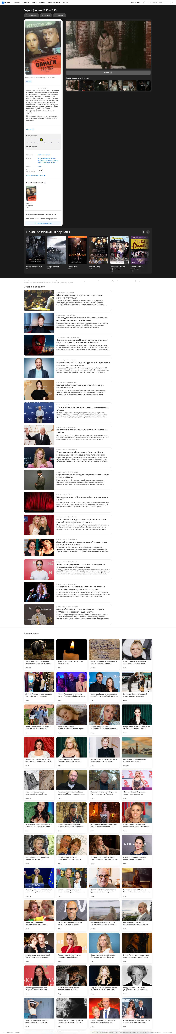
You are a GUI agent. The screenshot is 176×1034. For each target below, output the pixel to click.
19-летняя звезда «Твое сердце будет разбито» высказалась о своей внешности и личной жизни (80, 453)
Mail (3, 1032)
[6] (45, 143)
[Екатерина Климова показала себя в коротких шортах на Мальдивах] (39, 1013)
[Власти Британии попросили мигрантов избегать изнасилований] (137, 752)
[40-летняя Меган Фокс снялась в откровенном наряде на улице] (39, 817)
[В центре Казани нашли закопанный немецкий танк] (39, 785)
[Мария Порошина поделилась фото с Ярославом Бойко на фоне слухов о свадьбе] (71, 687)
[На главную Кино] (7, 2)
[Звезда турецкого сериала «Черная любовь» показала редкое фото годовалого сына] (39, 980)
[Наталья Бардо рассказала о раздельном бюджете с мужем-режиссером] (71, 883)
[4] (38, 143)
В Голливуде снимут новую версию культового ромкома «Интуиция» (79, 296)
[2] (31, 143)
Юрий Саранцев (44, 163)
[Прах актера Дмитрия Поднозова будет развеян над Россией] (104, 785)
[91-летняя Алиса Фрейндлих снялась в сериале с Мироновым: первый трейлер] (71, 817)
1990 (27, 78)
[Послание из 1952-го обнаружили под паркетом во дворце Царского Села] (104, 654)
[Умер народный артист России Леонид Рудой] (71, 654)
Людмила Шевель (51, 160)
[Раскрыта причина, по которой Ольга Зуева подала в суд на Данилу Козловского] (39, 948)
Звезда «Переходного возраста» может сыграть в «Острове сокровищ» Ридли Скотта (80, 610)
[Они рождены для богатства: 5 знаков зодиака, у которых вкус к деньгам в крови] (104, 850)
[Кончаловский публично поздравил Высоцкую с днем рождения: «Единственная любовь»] (71, 850)
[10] (58, 143)
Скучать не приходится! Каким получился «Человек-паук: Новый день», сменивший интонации (82, 341)
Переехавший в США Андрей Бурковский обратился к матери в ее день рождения (83, 363)
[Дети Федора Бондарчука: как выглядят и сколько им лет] (71, 915)
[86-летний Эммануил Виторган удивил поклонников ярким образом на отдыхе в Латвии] (104, 883)
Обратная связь (167, 1032)
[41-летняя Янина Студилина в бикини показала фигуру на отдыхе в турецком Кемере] (71, 752)
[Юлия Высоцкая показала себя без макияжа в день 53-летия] (104, 948)
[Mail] (3, 2)
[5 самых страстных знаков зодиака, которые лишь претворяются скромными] (71, 980)
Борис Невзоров (44, 158)
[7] (48, 143)
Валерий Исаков (44, 155)
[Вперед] (148, 232)
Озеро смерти (53, 267)
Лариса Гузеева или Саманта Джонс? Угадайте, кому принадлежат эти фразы (82, 543)
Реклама (17, 1032)
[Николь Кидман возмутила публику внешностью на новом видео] (137, 915)
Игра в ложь (73, 267)
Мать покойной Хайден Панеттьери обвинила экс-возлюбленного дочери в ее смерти (81, 520)
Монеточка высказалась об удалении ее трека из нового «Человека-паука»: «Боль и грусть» (80, 588)
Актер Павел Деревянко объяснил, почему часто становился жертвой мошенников (80, 565)
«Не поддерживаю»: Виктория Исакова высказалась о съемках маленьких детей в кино (82, 319)
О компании (9, 1032)
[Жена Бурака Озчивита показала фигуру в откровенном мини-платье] (104, 817)
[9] (55, 143)
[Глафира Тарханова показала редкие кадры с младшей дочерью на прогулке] (137, 850)
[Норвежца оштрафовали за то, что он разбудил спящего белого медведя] (104, 915)
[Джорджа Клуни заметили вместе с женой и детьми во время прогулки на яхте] (137, 1013)
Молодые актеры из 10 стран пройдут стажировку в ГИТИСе (82, 498)
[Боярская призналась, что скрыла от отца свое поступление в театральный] (137, 719)
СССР (40, 166)
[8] (52, 143)
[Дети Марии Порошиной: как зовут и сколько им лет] (39, 850)
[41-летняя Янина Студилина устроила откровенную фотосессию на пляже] (137, 785)
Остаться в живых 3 (34, 267)
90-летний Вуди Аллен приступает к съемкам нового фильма (82, 408)
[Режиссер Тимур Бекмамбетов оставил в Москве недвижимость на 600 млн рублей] (71, 785)
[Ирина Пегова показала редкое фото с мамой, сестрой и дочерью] (39, 719)
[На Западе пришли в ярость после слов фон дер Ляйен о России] (39, 883)
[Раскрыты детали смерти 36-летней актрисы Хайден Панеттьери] (71, 948)
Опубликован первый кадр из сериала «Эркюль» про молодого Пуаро (82, 476)
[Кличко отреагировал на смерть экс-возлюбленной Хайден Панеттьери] (104, 1013)
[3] (35, 143)
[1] (28, 143)
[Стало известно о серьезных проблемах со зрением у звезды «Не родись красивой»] (137, 817)
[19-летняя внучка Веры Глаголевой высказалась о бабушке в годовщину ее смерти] (39, 915)
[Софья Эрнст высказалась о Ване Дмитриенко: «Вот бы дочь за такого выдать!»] (104, 980)
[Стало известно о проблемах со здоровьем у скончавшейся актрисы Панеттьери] (137, 654)
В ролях (28, 158)
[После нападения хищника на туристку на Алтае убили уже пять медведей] (39, 654)
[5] (41, 143)
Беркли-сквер (94, 267)
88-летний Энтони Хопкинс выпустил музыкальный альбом (81, 431)
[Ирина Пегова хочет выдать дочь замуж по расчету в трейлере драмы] (137, 948)
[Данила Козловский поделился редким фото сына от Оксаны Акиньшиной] (71, 1013)
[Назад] (143, 232)
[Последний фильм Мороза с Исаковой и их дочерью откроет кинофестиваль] (137, 883)
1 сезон (29, 203)
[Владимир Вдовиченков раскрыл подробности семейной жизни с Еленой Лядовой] (104, 687)
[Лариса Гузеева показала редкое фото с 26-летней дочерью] (39, 687)
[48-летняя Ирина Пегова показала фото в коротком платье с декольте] (104, 719)
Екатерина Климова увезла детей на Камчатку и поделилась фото (80, 386)
